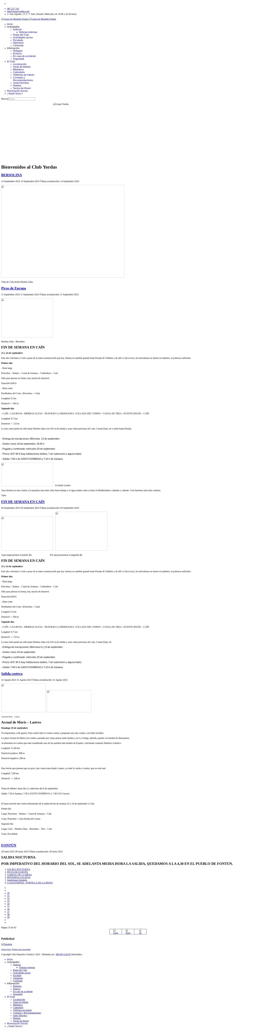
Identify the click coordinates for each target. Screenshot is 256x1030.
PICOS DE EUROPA (17, 872)
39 (8, 917)
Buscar (4, 98)
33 (8, 901)
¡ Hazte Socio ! (15, 93)
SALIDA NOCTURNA (18, 869)
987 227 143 (13, 8)
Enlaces (17, 53)
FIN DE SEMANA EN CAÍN (23, 502)
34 (8, 904)
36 (8, 909)
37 (8, 912)
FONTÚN (8, 845)
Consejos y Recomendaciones (23, 78)
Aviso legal (6, 949)
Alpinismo (18, 43)
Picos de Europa (13, 288)
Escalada (18, 40)
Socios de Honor (22, 88)
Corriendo (18, 45)
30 (8, 893)
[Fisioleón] (6, 944)
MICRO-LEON (63, 954)
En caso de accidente (24, 56)
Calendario (19, 72)
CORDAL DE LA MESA (19, 874)
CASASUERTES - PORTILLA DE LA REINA (30, 882)
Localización (19, 64)
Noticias (17, 29)
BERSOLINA (11, 175)
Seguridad (18, 59)
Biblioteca (18, 69)
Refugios (18, 51)
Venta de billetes (22, 67)
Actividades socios (23, 37)
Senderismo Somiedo (17, 880)
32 (8, 898)
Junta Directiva (21, 83)
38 (8, 914)
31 (8, 896)
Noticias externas (28, 32)
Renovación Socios (17, 91)
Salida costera (12, 673)
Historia (17, 85)
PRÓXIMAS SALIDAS (18, 877)
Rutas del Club (21, 35)
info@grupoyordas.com (18, 11)
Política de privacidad (21, 949)
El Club (11, 61)
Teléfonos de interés (23, 75)
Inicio (10, 24)
